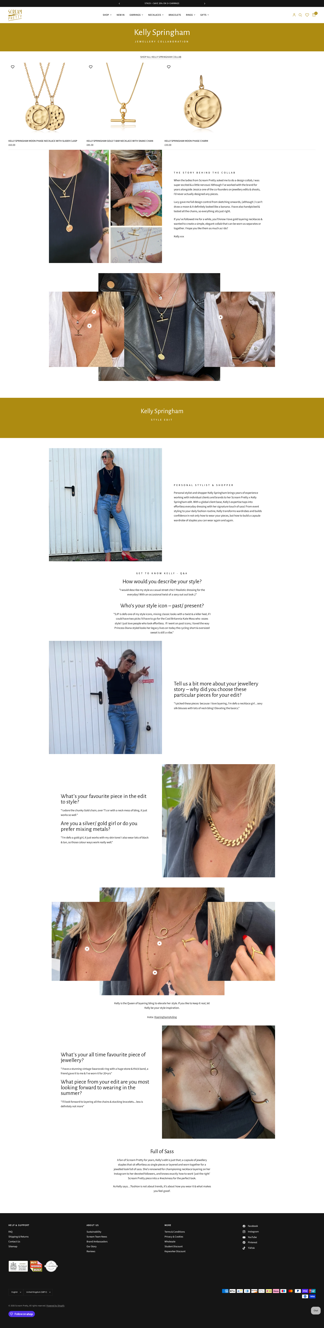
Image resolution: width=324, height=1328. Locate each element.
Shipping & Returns (18, 1236)
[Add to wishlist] (12, 67)
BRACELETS (175, 15)
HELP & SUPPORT (19, 1225)
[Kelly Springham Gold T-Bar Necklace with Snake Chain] (123, 99)
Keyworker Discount (175, 1251)
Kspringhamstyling (165, 1017)
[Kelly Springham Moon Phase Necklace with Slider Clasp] (45, 99)
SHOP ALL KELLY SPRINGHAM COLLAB (160, 57)
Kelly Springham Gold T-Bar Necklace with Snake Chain (120, 141)
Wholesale (170, 1241)
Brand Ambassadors (97, 1241)
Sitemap (12, 1246)
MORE (168, 1225)
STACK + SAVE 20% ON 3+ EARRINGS (175, 3)
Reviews (91, 1251)
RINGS (189, 15)
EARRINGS (135, 15)
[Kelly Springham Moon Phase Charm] (201, 99)
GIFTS (203, 15)
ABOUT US (93, 1225)
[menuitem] (107, 15)
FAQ (10, 1232)
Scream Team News (97, 1236)
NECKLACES (154, 15)
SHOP (106, 15)
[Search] (300, 15)
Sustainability (94, 1232)
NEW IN (121, 15)
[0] (313, 15)
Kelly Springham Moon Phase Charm (186, 141)
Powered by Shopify (55, 1305)
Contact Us (14, 1241)
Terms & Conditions (175, 1232)
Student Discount (174, 1246)
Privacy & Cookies (174, 1236)
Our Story (92, 1246)
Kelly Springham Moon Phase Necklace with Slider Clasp (42, 141)
